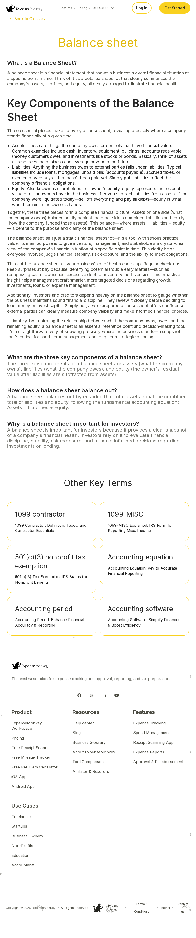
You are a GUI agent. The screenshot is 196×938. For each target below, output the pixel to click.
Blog (76, 732)
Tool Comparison (88, 761)
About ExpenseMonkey (93, 752)
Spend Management (151, 732)
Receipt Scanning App (153, 742)
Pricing (82, 8)
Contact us (182, 907)
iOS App (19, 776)
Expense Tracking (149, 723)
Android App (23, 786)
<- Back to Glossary (27, 18)
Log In (141, 8)
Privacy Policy (113, 907)
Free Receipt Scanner (31, 747)
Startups (19, 826)
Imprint (165, 908)
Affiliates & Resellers (90, 771)
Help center (83, 723)
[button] (103, 8)
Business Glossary (89, 742)
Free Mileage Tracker (30, 757)
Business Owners (27, 836)
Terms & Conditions (141, 907)
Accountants (23, 865)
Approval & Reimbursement (158, 761)
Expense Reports (148, 752)
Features (66, 8)
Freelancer (21, 816)
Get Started (174, 8)
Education (20, 855)
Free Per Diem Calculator (34, 767)
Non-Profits (22, 845)
